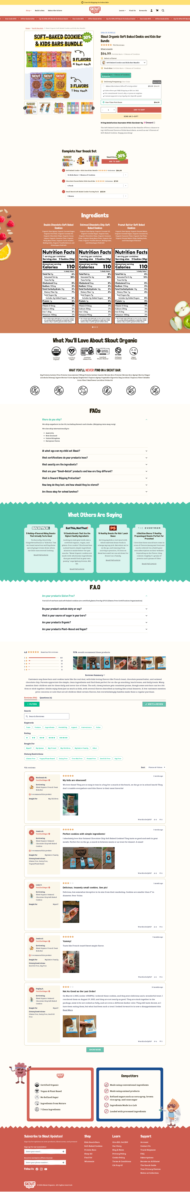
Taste (28, 727)
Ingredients (49, 727)
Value (98, 727)
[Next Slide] (164, 663)
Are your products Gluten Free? (58, 595)
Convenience (86, 727)
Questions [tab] (46, 698)
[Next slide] (93, 108)
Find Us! (88, 1157)
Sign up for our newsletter (35, 1147)
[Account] (151, 10)
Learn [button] (121, 10)
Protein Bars (90, 1149)
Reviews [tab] (30, 698)
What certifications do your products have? (65, 457)
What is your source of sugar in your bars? (64, 615)
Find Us (132, 10)
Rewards (143, 10)
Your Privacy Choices (150, 1169)
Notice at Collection (149, 1173)
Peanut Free (91, 758)
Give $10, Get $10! (120, 1142)
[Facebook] (37, 1169)
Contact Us (145, 1146)
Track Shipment (148, 1149)
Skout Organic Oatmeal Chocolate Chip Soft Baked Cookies (46, 843)
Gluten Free (30, 758)
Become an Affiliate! (150, 1161)
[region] (119, 663)
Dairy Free (63, 758)
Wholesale (89, 1161)
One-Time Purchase (113, 102)
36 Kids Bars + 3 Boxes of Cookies (116, 75)
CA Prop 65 (117, 1165)
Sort (143, 767)
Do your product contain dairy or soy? (62, 608)
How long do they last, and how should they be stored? (70, 484)
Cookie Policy (118, 1157)
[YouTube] (46, 1169)
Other (94, 748)
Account (144, 1142)
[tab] (92, 327)
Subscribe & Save (55, 10)
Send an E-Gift (131, 116)
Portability (62, 727)
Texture (38, 727)
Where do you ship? (52, 419)
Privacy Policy (119, 1153)
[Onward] (148, 122)
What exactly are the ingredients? (59, 464)
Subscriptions (146, 1157)
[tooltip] (104, 675)
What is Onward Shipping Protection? (61, 478)
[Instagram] (41, 1169)
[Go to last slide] (24, 108)
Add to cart (139, 110)
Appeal (74, 727)
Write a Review (156, 705)
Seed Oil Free (105, 758)
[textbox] (46, 716)
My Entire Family (81, 748)
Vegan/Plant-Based (47, 758)
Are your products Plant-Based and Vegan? (64, 629)
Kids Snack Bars (92, 1142)
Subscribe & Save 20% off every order (121, 86)
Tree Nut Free (77, 758)
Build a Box (39, 10)
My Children (65, 748)
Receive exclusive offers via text (38, 1158)
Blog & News (118, 1149)
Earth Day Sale (37, 28)
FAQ (142, 1153)
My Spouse (40, 748)
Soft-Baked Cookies (93, 1146)
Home (28, 28)
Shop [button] (28, 10)
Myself (29, 748)
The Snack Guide (148, 1165)
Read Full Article (41, 555)
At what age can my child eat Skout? (61, 450)
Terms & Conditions (121, 1161)
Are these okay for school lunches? (60, 491)
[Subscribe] (63, 1151)
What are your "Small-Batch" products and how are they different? (77, 471)
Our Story (116, 1146)
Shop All (88, 1153)
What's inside (107, 49)
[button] (157, 10)
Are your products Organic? (56, 622)
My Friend (52, 748)
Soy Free (118, 758)
